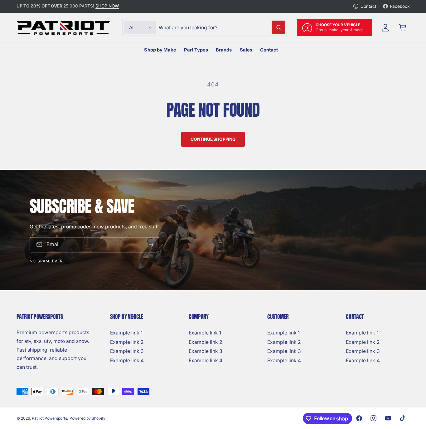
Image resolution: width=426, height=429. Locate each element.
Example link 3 (127, 351)
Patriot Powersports (49, 418)
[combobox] (222, 27)
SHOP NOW (107, 5)
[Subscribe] (151, 244)
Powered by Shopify (87, 418)
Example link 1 (126, 333)
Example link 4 (127, 360)
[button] (402, 27)
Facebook (399, 6)
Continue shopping (213, 139)
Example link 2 (127, 342)
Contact (368, 6)
